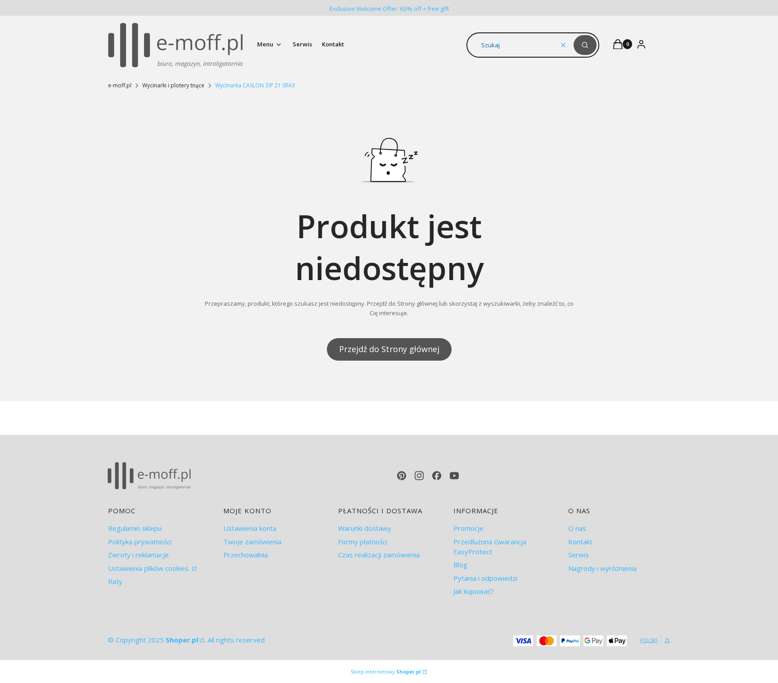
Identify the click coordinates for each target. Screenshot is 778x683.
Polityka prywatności (140, 541)
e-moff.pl (119, 85)
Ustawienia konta (249, 528)
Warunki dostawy (364, 528)
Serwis (578, 554)
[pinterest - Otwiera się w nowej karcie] (401, 475)
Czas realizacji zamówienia (379, 554)
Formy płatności (362, 541)
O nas (577, 528)
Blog (460, 564)
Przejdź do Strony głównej (389, 349)
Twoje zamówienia (252, 541)
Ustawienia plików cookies (149, 568)
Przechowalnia (245, 554)
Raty (115, 581)
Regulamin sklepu (135, 528)
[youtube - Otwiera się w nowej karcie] (454, 475)
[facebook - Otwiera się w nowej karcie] (436, 475)
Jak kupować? (473, 591)
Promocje (468, 528)
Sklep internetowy (386, 671)
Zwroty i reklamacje (138, 554)
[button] (585, 45)
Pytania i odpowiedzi (485, 578)
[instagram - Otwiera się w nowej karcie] (419, 475)
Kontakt (580, 541)
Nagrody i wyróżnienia (602, 568)
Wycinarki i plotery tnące (173, 85)
